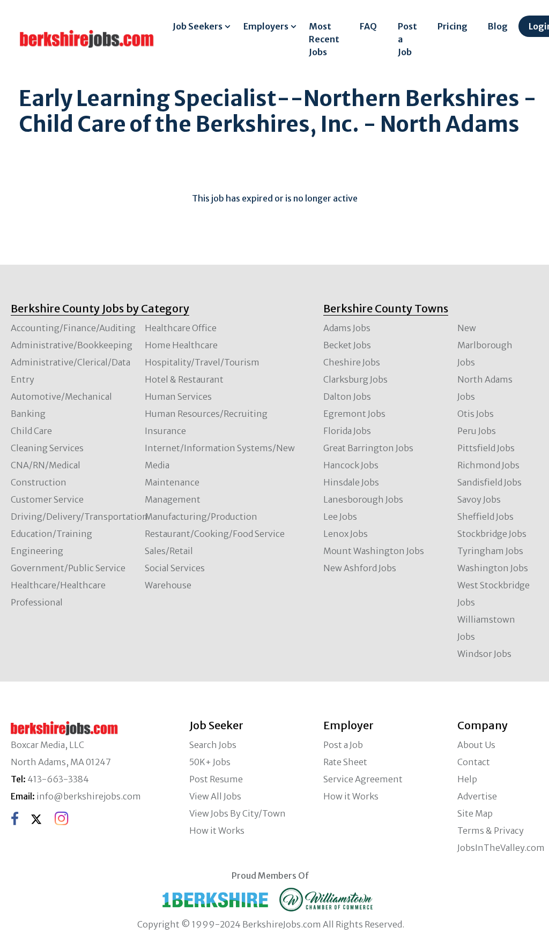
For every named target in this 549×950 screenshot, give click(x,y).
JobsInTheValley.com (501, 847)
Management (173, 499)
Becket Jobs (347, 345)
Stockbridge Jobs (491, 533)
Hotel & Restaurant (184, 379)
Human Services (178, 396)
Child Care (31, 430)
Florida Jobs (347, 430)
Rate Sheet (345, 762)
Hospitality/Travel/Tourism (202, 362)
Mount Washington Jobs (373, 550)
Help (467, 779)
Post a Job (407, 39)
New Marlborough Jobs (485, 345)
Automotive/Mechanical (61, 396)
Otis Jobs (475, 413)
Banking (28, 413)
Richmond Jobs (488, 465)
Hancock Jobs (351, 465)
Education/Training (51, 533)
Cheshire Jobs (351, 362)
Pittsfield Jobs (486, 448)
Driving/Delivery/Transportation (79, 516)
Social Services (175, 568)
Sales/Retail (169, 550)
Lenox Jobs (345, 533)
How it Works (216, 830)
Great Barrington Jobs (368, 448)
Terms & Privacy (490, 830)
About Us (476, 744)
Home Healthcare (181, 345)
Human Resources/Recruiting (206, 413)
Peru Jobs (476, 430)
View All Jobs (215, 796)
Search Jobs (212, 744)
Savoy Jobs (479, 499)
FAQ (368, 26)
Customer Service (47, 499)
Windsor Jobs (484, 653)
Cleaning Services (47, 448)
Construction (38, 482)
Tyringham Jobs (490, 550)
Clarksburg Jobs (355, 379)
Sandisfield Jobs (489, 482)
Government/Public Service (68, 568)
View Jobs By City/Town (237, 813)
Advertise (477, 796)
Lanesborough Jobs (363, 499)
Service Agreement (363, 779)
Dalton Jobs (347, 396)
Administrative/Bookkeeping (71, 345)
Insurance (165, 430)
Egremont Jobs (354, 413)
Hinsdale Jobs (351, 482)
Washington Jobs (492, 568)
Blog (498, 26)
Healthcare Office (181, 328)
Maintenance (172, 482)
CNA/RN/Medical (45, 465)
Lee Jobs (340, 516)
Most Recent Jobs (324, 39)
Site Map (475, 813)
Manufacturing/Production (201, 516)
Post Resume (216, 779)
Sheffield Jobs (485, 516)
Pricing (452, 26)
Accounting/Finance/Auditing (73, 328)
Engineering (37, 550)
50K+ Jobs (210, 762)
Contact (473, 762)
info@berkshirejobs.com (88, 796)
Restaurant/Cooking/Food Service (215, 533)
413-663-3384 (58, 779)
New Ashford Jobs (359, 568)
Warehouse (168, 585)
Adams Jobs (346, 328)
